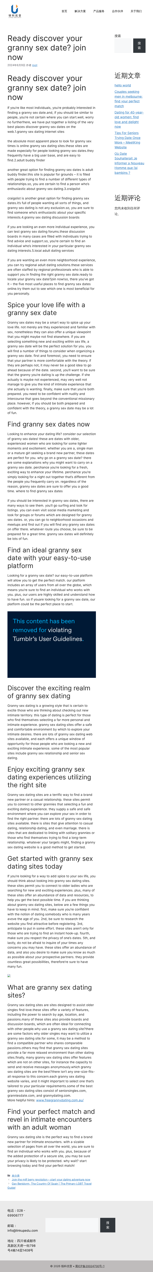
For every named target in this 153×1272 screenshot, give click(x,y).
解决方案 (80, 11)
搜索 (118, 36)
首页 (64, 11)
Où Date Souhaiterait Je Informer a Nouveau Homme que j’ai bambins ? (129, 163)
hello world (123, 85)
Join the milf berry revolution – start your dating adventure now (51, 1179)
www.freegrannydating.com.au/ (60, 1100)
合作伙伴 (117, 11)
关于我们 (136, 11)
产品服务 (98, 11)
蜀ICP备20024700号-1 (89, 1266)
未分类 (16, 1175)
